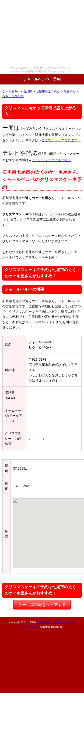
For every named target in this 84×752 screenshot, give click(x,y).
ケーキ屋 (8, 91)
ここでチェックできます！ (61, 140)
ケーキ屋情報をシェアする (42, 605)
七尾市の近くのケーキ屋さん (55, 91)
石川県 (27, 91)
